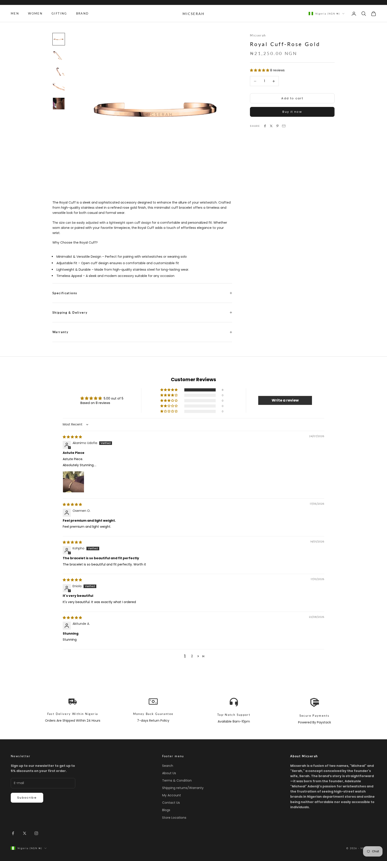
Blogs (166, 810)
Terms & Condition (177, 780)
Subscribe (27, 797)
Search (167, 765)
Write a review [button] (285, 400)
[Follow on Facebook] (13, 833)
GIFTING (59, 13)
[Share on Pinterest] (277, 126)
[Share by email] (284, 126)
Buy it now (292, 112)
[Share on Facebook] (265, 126)
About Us (169, 773)
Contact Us (171, 802)
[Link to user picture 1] (73, 482)
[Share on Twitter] (271, 126)
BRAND (82, 13)
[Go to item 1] (58, 39)
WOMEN (35, 13)
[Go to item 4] (58, 87)
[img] (72, 437)
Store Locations (174, 817)
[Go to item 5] (58, 103)
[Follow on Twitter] (24, 833)
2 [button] (192, 656)
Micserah (258, 35)
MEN (15, 13)
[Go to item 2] (58, 55)
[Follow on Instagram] (36, 833)
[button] (260, 70)
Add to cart (292, 98)
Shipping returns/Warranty (183, 788)
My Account (171, 795)
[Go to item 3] (58, 71)
